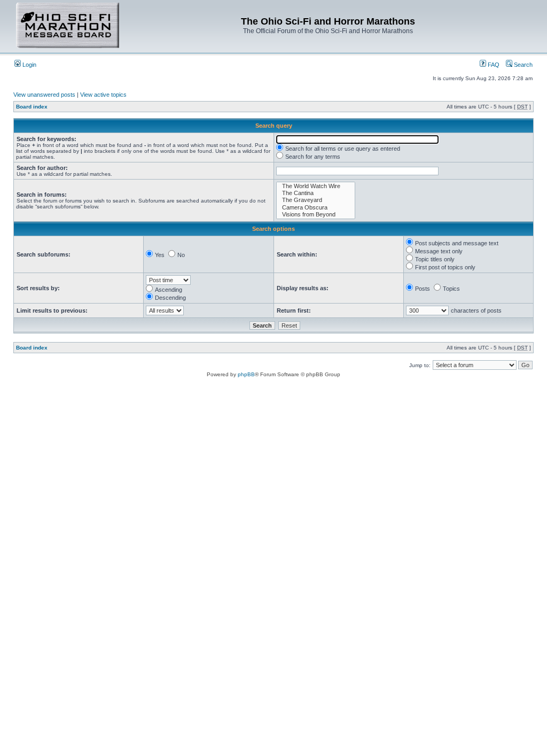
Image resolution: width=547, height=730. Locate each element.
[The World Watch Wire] (315, 186)
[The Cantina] (315, 193)
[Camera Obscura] (315, 207)
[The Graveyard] (315, 200)
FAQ (492, 64)
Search (522, 64)
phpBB (246, 374)
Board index (32, 107)
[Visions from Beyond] (315, 214)
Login (28, 64)
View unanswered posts (44, 94)
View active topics (103, 94)
